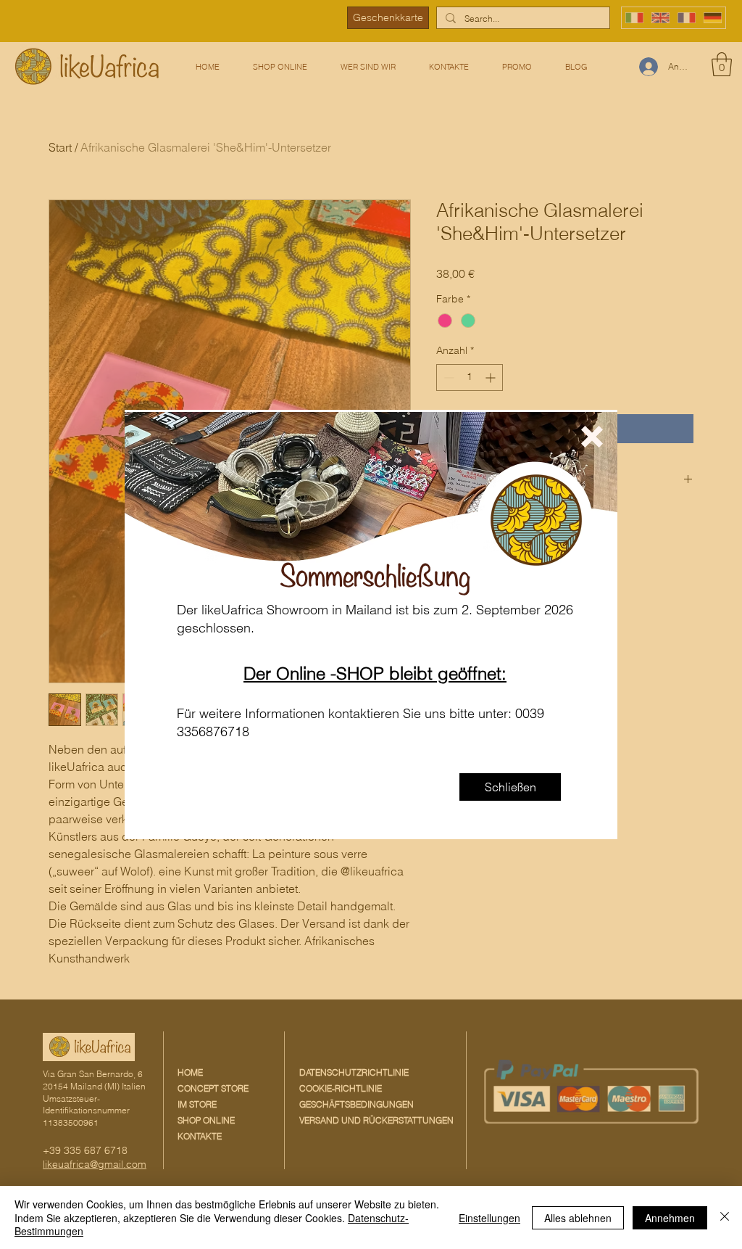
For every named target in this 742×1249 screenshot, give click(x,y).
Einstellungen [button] (489, 1218)
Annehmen (670, 1218)
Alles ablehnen (578, 1218)
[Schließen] (724, 1217)
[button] (592, 437)
